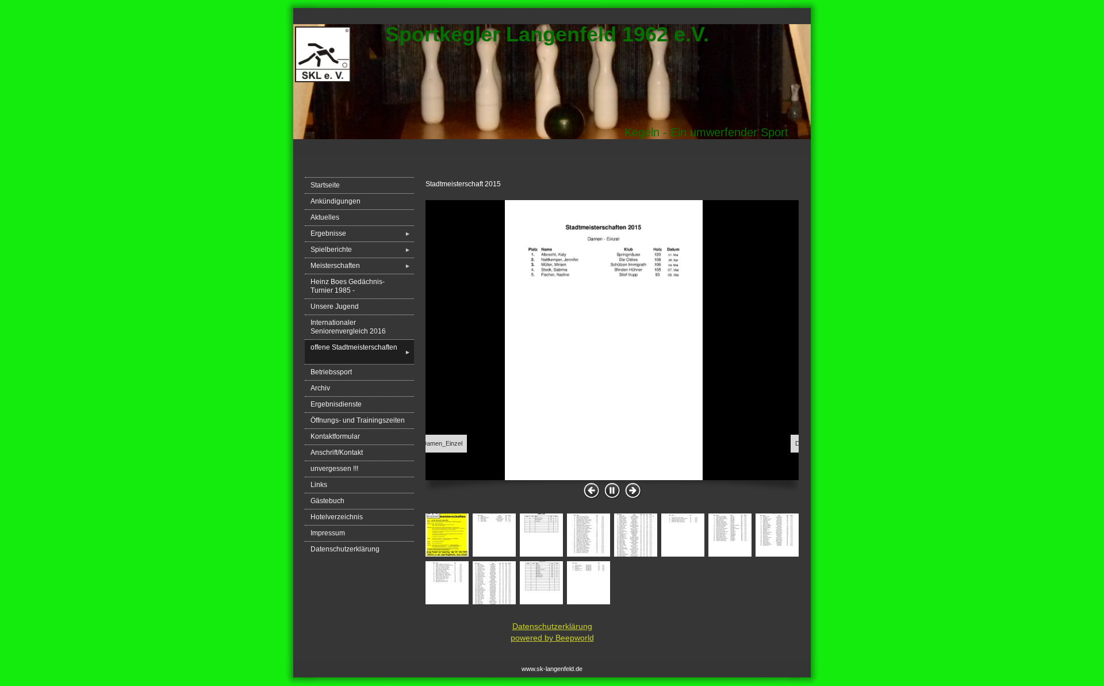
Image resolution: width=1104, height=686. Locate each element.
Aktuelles (324, 217)
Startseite (325, 185)
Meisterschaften (360, 266)
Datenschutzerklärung (344, 549)
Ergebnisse (360, 233)
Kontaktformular (335, 436)
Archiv (320, 388)
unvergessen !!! (334, 469)
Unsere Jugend (334, 306)
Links (318, 485)
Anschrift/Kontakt (336, 453)
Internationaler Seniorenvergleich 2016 (348, 327)
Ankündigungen (335, 201)
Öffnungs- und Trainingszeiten (357, 420)
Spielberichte (360, 250)
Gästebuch (327, 501)
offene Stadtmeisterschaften (360, 351)
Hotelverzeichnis (336, 517)
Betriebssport (331, 372)
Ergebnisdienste (336, 404)
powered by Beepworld (552, 637)
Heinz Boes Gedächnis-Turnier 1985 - (347, 286)
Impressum (327, 533)
